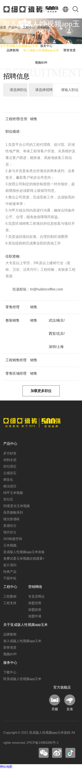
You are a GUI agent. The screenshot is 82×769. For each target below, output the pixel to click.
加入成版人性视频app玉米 (22, 641)
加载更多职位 (41, 391)
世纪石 (8, 499)
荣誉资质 (9, 647)
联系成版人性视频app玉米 (22, 679)
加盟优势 (34, 603)
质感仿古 (9, 525)
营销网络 (43, 27)
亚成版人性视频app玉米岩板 (24, 552)
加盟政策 (34, 609)
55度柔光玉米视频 (16, 506)
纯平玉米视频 (13, 493)
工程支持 (9, 603)
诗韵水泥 (9, 460)
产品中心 (14, 27)
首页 (3, 27)
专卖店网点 (36, 596)
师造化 (8, 479)
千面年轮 (9, 578)
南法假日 (9, 486)
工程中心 (29, 27)
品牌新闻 (9, 634)
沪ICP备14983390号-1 (42, 742)
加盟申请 (34, 616)
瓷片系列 (9, 565)
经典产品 (9, 571)
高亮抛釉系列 (13, 512)
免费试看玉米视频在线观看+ (24, 558)
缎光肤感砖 (11, 519)
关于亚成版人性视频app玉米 (19, 46)
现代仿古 (9, 532)
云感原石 (9, 473)
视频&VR (41, 62)
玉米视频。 (11, 545)
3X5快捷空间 (12, 539)
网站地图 (6, 766)
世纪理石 (9, 466)
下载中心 (9, 672)
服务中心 (46, 46)
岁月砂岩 (9, 453)
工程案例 (9, 596)
